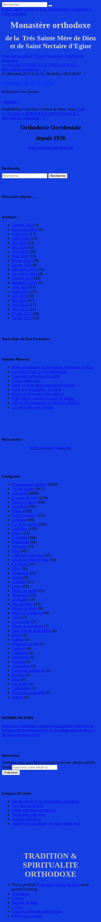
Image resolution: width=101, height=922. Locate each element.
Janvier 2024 (22, 265)
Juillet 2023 (21, 291)
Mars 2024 (20, 256)
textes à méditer (24, 515)
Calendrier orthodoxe (28, 670)
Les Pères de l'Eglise (28, 806)
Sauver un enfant (49, 56)
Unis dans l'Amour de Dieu (58, 885)
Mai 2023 (19, 300)
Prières (17, 511)
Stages (17, 635)
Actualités (19, 493)
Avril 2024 (20, 252)
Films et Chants (24, 502)
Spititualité (20, 657)
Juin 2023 (19, 296)
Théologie (19, 653)
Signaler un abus (25, 902)
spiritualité (20, 599)
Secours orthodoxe (26, 819)
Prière (16, 533)
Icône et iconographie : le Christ (36, 389)
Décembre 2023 (24, 269)
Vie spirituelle (22, 604)
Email (6, 767)
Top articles (21, 893)
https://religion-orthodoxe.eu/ (51, 147)
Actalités (18, 520)
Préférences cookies (27, 916)
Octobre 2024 (22, 225)
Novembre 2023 (24, 274)
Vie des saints (22, 489)
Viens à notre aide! (26, 380)
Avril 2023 (20, 305)
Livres (17, 586)
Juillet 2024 (21, 238)
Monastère (20, 595)
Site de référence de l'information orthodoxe (45, 801)
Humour (18, 675)
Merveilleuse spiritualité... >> (24, 69)
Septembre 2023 (24, 283)
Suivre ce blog (35, 9)
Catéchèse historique (28, 555)
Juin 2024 (19, 243)
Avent (16, 617)
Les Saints (20, 564)
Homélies (19, 506)
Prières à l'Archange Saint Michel (37, 394)
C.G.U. (17, 907)
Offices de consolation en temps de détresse (45, 403)
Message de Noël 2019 (28, 83)
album (16, 577)
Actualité (19, 582)
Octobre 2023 (22, 278)
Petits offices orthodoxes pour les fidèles (43, 398)
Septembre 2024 (24, 229)
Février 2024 (22, 260)
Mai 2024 (19, 247)
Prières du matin (24, 591)
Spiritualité (20, 573)
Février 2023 (22, 314)
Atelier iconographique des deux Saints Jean (46, 823)
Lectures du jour (24, 498)
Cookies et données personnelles (37, 911)
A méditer (19, 537)
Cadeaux (18, 648)
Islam (16, 679)
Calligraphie (21, 688)
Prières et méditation (27, 613)
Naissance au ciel (25, 644)
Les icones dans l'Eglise (30, 560)
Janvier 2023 (22, 318)
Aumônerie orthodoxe (29, 815)
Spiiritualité (20, 542)
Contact (18, 898)
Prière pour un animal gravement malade (43, 385)
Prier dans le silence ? (18, 56)
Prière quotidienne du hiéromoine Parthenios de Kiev (53, 367)
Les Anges (20, 684)
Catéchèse (19, 529)
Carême (18, 639)
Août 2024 (20, 234)
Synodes (18, 661)
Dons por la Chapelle (28, 692)
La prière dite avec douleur (32, 407)
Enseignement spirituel (29, 484)
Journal (17, 697)
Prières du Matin (24, 608)
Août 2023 (20, 287)
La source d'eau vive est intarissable (39, 372)
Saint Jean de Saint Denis (31, 630)
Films (16, 568)
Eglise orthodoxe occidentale (34, 810)
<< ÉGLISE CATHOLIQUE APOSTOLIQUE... (40, 65)
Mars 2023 (20, 309)
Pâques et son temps (27, 626)
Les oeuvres (21, 622)
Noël (80, 109)
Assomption (21, 666)
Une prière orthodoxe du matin (35, 376)
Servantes (19, 546)
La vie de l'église (25, 524)
